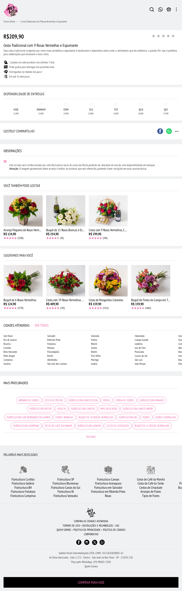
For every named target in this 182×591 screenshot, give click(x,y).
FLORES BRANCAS (64, 417)
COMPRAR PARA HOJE (91, 582)
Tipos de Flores (150, 496)
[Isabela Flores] (91, 513)
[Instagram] (87, 544)
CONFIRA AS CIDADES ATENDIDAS (91, 521)
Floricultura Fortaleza (23, 491)
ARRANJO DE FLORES (28, 400)
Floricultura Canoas (108, 479)
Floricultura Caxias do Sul (65, 487)
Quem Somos (91, 566)
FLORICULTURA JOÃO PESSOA (83, 400)
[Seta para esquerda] (4, 88)
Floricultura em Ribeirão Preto (108, 491)
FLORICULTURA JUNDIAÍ (89, 426)
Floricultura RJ (65, 491)
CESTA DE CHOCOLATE (117, 426)
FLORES (146, 417)
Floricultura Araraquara (108, 483)
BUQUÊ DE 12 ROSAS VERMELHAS (152, 426)
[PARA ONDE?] (151, 10)
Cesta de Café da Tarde (151, 483)
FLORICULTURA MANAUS (152, 400)
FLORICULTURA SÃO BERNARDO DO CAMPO (28, 417)
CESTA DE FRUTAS (54, 400)
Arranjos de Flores (150, 491)
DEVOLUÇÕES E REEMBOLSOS (97, 525)
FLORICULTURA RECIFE (40, 409)
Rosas (108, 496)
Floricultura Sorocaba (65, 496)
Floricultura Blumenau (66, 483)
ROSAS (106, 400)
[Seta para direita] (177, 88)
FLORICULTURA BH (128, 417)
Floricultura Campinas (23, 496)
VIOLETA (61, 409)
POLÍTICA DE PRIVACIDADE (87, 530)
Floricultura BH (23, 487)
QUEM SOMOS (64, 530)
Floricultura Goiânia (23, 483)
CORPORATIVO (91, 534)
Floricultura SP (65, 479)
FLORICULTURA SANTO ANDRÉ (138, 409)
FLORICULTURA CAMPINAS (26, 426)
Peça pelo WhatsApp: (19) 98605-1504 (91, 562)
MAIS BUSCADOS (108, 409)
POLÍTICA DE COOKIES (114, 530)
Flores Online (9, 21)
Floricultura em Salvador (108, 487)
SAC (117, 525)
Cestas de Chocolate (150, 487)
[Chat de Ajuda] (160, 9)
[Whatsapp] (102, 544)
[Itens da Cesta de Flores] (169, 10)
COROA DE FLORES (124, 400)
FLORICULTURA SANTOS (83, 409)
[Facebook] (79, 544)
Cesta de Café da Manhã (151, 479)
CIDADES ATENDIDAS (26, 325)
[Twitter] (94, 542)
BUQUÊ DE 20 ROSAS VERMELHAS (96, 417)
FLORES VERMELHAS (165, 417)
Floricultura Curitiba (23, 479)
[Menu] (176, 10)
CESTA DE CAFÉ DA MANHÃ (58, 426)
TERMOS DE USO (71, 525)
